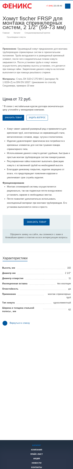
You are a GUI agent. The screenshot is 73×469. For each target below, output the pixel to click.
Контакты (36, 467)
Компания (36, 450)
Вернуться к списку (20, 323)
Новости (36, 463)
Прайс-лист (36, 454)
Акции (36, 458)
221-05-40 (54, 6)
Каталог (36, 445)
